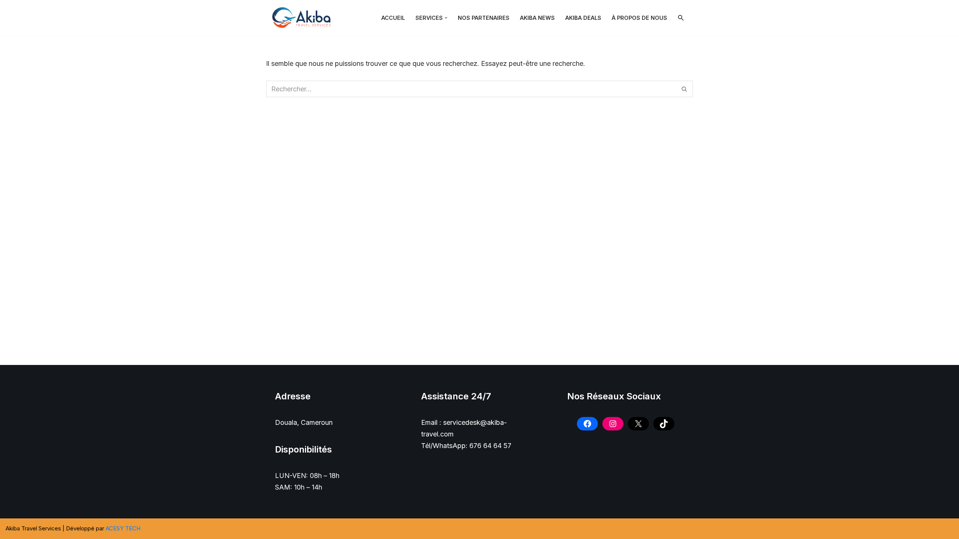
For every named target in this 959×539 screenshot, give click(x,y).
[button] (446, 17)
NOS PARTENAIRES (483, 18)
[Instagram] (612, 423)
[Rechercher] (681, 18)
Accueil (393, 18)
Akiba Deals (583, 18)
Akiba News (537, 18)
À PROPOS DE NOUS (639, 18)
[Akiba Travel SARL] (303, 18)
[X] (638, 423)
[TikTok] (663, 423)
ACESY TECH (123, 528)
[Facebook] (587, 423)
